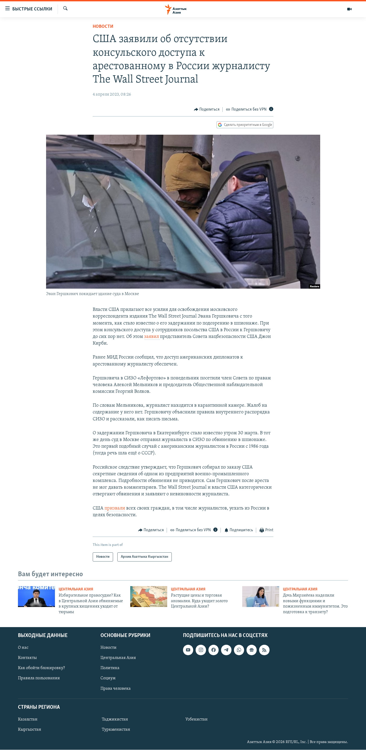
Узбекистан (196, 719)
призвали (114, 508)
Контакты (27, 658)
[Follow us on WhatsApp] (239, 650)
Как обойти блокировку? (41, 668)
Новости (103, 26)
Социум (107, 678)
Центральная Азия (76, 589)
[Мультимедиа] (349, 9)
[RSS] (264, 650)
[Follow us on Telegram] (226, 650)
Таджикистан (115, 719)
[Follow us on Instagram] (201, 650)
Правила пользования (39, 678)
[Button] (207, 109)
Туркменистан (116, 730)
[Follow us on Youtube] (188, 650)
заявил (152, 336)
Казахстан (28, 719)
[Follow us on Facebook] (213, 650)
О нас (23, 648)
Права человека (115, 689)
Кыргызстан (29, 730)
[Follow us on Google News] (252, 650)
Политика (109, 668)
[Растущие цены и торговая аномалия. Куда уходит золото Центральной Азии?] (148, 596)
